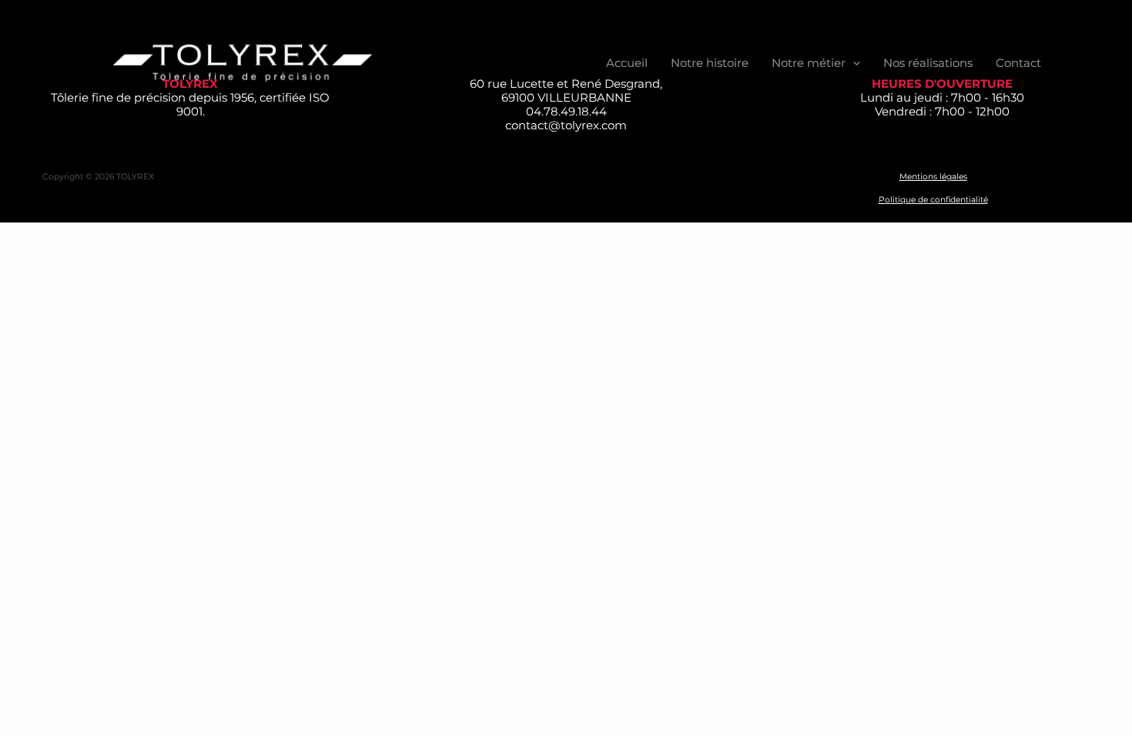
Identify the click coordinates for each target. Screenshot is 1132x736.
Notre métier (809, 62)
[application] (853, 63)
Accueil (627, 62)
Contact (1018, 62)
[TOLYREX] (242, 62)
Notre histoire (710, 62)
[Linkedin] (1075, 63)
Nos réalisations (928, 62)
